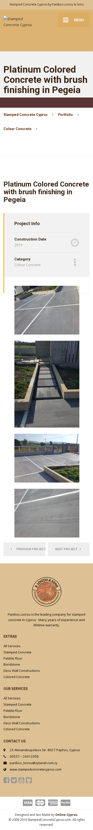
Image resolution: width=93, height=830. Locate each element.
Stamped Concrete (17, 652)
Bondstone (11, 664)
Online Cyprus (66, 815)
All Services (12, 646)
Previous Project (29, 549)
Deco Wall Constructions (21, 670)
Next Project (67, 549)
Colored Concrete (16, 677)
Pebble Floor (12, 658)
